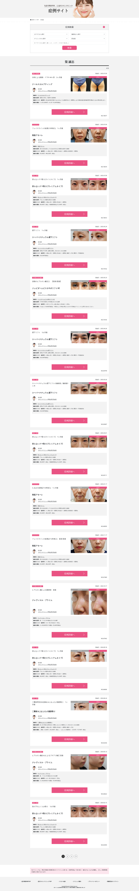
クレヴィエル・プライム (42, 600)
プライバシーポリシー (94, 881)
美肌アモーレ (37, 135)
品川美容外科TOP (26, 881)
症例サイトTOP (35, 19)
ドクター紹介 (62, 881)
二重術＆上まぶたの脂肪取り (44, 711)
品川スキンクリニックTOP (45, 881)
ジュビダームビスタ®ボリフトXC (46, 288)
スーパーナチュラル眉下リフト (45, 237)
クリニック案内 (77, 881)
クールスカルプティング (42, 84)
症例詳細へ (69, 112)
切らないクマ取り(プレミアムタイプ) (47, 186)
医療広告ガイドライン (112, 881)
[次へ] (76, 856)
